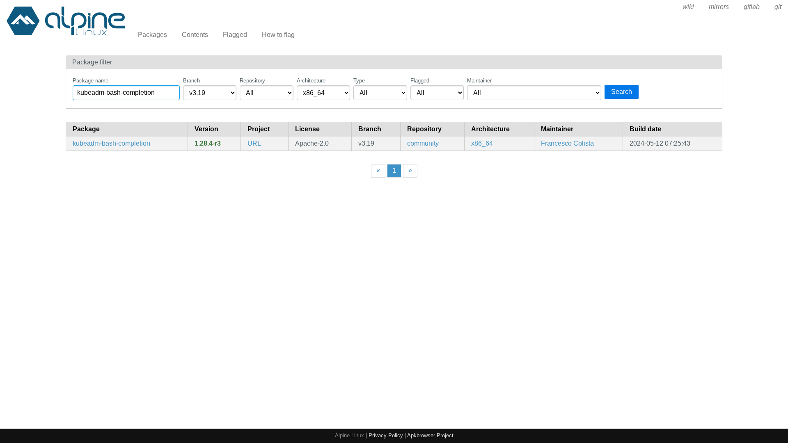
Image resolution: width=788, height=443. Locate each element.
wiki (688, 6)
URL (254, 143)
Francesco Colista (567, 143)
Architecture (311, 81)
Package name (90, 81)
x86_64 (482, 143)
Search (621, 91)
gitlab (752, 6)
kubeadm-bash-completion (111, 143)
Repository (252, 81)
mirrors (719, 6)
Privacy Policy (386, 435)
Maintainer (479, 81)
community (423, 143)
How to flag (278, 34)
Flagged (235, 34)
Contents (195, 34)
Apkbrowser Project (430, 435)
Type (359, 81)
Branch (191, 81)
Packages (152, 34)
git (777, 6)
